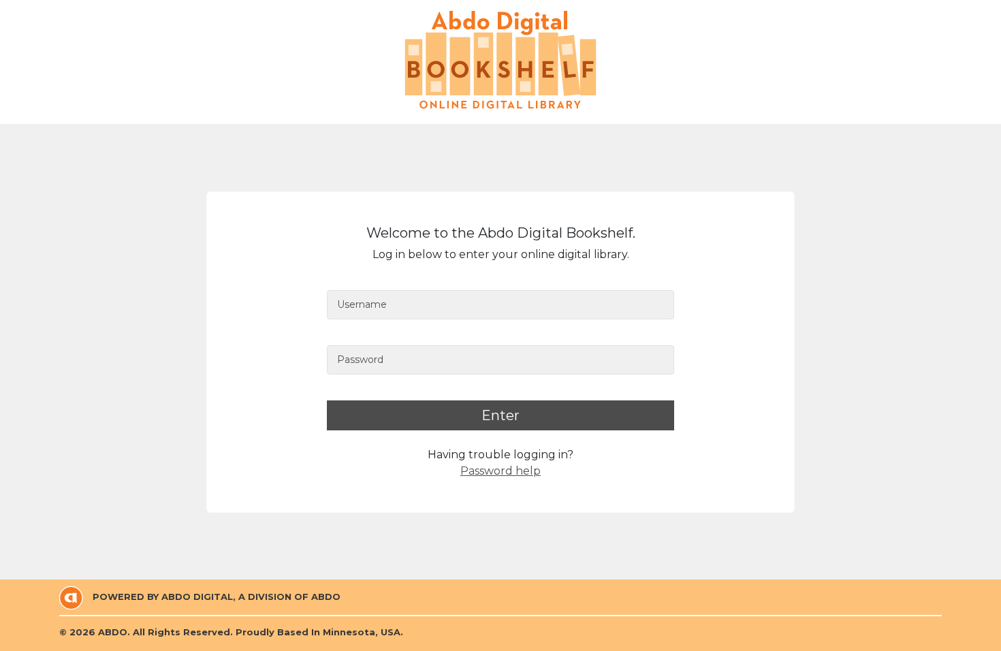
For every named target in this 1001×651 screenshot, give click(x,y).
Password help (500, 470)
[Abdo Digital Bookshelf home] (500, 60)
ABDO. (114, 631)
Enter (500, 415)
